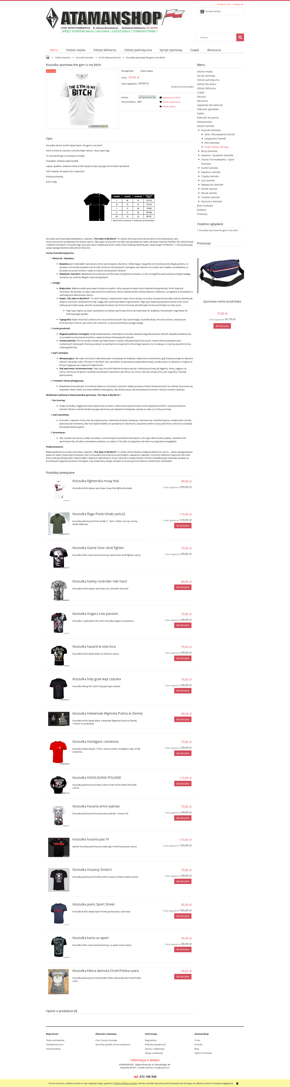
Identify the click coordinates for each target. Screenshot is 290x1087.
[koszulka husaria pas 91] (58, 847)
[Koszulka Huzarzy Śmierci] (58, 880)
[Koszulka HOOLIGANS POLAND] (58, 785)
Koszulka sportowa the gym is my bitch (218, 230)
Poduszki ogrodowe (208, 109)
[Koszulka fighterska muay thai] (58, 490)
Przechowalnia (53, 1048)
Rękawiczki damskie (212, 184)
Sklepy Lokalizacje (154, 1052)
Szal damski (207, 180)
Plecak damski (209, 193)
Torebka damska (210, 197)
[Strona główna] (115, 20)
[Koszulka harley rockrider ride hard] (58, 590)
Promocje (202, 214)
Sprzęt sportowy (206, 75)
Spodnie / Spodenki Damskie (217, 155)
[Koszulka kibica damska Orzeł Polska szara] (58, 981)
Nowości (201, 209)
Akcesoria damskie (211, 201)
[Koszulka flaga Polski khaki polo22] (58, 523)
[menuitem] (54, 50)
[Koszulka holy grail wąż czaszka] (58, 689)
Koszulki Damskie (211, 130)
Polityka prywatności (155, 1044)
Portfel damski (209, 188)
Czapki (200, 92)
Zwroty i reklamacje (154, 1048)
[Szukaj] (240, 37)
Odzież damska (205, 126)
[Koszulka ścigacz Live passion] (58, 623)
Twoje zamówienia (55, 1040)
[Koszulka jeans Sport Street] (58, 914)
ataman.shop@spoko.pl (157, 1067)
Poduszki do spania (208, 117)
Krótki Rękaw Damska (217, 147)
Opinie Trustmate (203, 1052)
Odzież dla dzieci (206, 84)
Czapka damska (210, 176)
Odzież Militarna (206, 88)
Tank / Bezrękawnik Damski (220, 134)
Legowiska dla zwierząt (210, 105)
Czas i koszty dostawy (106, 1040)
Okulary (201, 96)
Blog (197, 1048)
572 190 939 (148, 1077)
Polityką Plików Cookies (125, 1083)
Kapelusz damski (210, 172)
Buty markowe (205, 205)
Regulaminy (151, 1040)
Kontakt (199, 1044)
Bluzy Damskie (209, 151)
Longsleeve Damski (215, 138)
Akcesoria (202, 100)
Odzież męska (205, 71)
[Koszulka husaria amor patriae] (58, 816)
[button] (169, 97)
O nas (197, 1040)
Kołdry (200, 113)
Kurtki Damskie (209, 167)
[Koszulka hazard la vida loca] (58, 655)
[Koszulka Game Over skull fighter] (58, 557)
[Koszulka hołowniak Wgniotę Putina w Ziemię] (58, 719)
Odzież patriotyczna (208, 79)
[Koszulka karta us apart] (58, 947)
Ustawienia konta (54, 1044)
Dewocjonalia (204, 121)
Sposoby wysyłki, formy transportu (112, 1044)
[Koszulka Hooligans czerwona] (58, 752)
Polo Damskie (212, 142)
